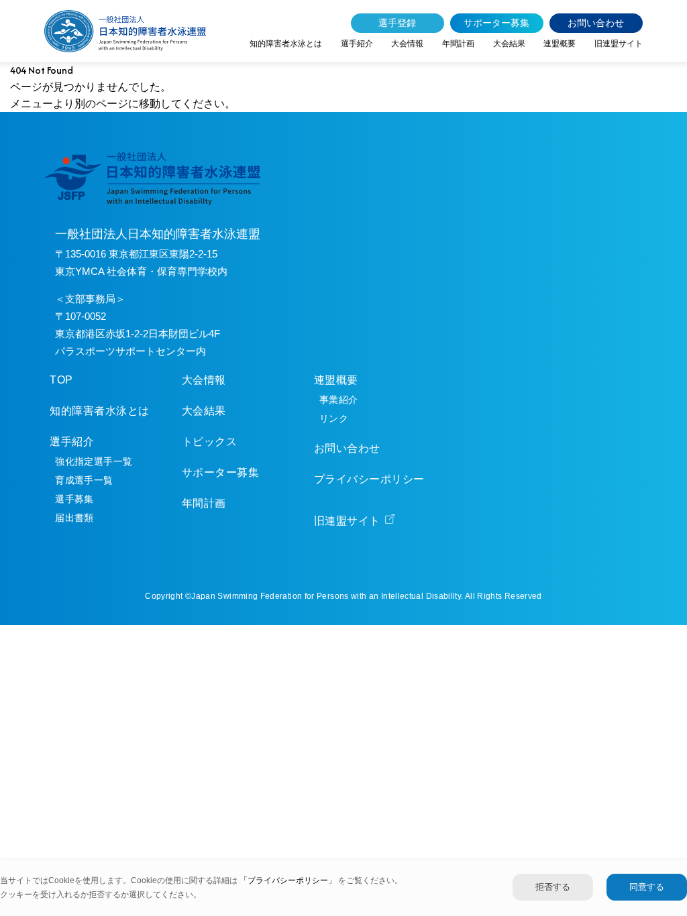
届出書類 (74, 517)
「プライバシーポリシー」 (289, 880)
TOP (61, 380)
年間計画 (458, 43)
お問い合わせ (596, 22)
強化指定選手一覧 (93, 461)
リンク (333, 418)
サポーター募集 (496, 22)
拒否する (552, 887)
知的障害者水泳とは (286, 43)
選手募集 (74, 499)
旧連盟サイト (618, 43)
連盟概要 (559, 43)
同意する (646, 887)
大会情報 (407, 43)
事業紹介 (338, 399)
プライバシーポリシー (369, 479)
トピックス (209, 441)
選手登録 (397, 22)
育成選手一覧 (84, 480)
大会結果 (509, 43)
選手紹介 (357, 43)
